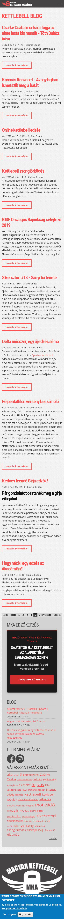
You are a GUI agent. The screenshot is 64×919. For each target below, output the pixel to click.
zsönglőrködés (16, 830)
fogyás (38, 784)
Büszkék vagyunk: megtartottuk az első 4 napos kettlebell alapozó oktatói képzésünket (31, 733)
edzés (37, 779)
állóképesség (35, 830)
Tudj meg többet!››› (32, 679)
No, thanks (25, 914)
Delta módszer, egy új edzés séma (30, 341)
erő (18, 785)
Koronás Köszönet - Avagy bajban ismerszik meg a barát (30, 82)
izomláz (19, 794)
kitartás (45, 799)
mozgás (13, 810)
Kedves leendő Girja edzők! (25, 481)
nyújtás (24, 810)
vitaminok (40, 825)
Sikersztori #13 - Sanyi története (29, 277)
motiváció (45, 805)
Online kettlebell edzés (21, 130)
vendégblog (13, 825)
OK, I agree (9, 914)
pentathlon (14, 816)
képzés (11, 805)
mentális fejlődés (25, 805)
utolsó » (57, 615)
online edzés (37, 810)
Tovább (53, 838)
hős (19, 789)
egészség (49, 779)
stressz (28, 820)
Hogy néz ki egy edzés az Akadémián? (23, 566)
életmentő (50, 830)
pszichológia (28, 816)
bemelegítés (31, 775)
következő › (46, 615)
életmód (13, 834)
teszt (47, 820)
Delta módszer (24, 779)
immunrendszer (36, 789)
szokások (38, 820)
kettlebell (33, 794)
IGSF (25, 789)
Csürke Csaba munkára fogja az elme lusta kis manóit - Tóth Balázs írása (31, 33)
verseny (27, 825)
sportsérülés (15, 821)
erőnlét (25, 785)
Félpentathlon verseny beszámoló (30, 401)
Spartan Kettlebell (42, 355)
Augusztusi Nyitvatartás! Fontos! (26, 721)
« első (5, 615)
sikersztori (46, 816)
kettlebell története (28, 799)
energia (11, 785)
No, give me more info (14, 908)
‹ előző (13, 615)
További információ (19, 66)
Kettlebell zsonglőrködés (23, 171)
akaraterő (14, 775)
